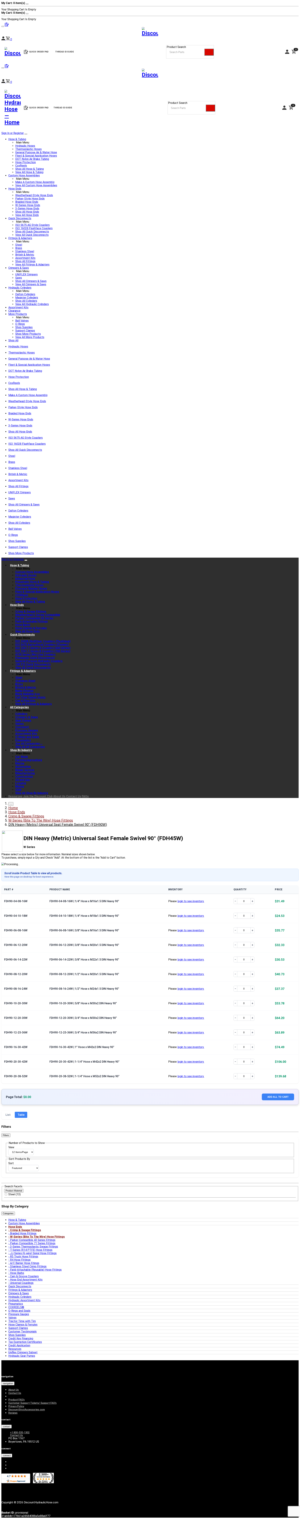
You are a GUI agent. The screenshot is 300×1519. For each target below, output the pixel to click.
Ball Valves (22, 320)
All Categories (19, 707)
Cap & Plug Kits (25, 700)
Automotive (23, 766)
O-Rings (20, 324)
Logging (20, 783)
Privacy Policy (16, 1406)
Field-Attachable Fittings (31, 621)
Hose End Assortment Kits (26, 1279)
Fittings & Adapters (20, 238)
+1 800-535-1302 (20, 1432)
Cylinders (21, 713)
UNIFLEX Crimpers (26, 274)
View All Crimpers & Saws (30, 284)
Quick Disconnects (19, 218)
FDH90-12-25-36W (15, 1032)
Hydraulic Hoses (25, 145)
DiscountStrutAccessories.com (26, 1409)
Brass (18, 248)
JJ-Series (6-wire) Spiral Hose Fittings (33, 1253)
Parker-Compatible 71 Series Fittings (32, 1243)
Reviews (13, 1413)
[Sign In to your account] (3, 82)
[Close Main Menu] (25, 134)
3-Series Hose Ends (27, 208)
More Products (17, 314)
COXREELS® (16, 1307)
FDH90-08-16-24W (15, 988)
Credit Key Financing (20, 1338)
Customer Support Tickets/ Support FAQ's (32, 1403)
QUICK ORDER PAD (39, 107)
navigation (8, 1383)
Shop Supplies (24, 327)
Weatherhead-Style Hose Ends (34, 195)
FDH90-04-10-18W (15, 915)
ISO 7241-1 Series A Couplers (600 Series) (42, 647)
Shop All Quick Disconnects (32, 231)
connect (7, 1455)
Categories (8, 1213)
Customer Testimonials (22, 1331)
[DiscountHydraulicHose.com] (150, 74)
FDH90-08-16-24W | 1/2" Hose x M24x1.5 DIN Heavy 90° (84, 988)
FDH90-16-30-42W (15, 1047)
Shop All (13, 340)
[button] (9, 82)
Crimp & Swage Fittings (30, 611)
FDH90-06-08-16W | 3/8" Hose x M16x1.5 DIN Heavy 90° (84, 930)
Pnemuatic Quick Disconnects (35, 657)
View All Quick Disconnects (32, 235)
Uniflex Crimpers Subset (23, 1352)
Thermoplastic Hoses (28, 149)
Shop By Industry (21, 750)
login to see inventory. (190, 901)
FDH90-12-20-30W (15, 1018)
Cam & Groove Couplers (24, 1276)
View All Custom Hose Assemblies (36, 185)
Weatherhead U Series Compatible (37, 614)
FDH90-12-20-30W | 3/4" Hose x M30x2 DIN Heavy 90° (83, 1018)
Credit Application (19, 1345)
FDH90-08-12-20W (15, 974)
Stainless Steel (24, 251)
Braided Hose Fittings (23, 1233)
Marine (19, 763)
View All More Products (29, 337)
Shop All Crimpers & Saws (31, 281)
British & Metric (24, 254)
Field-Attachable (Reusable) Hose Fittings (36, 1269)
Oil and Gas (22, 779)
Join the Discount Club (38, 796)
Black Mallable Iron (27, 694)
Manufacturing (25, 773)
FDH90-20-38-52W (15, 1076)
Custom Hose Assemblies (24, 175)
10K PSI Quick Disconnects (33, 664)
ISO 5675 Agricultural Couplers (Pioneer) (42, 644)
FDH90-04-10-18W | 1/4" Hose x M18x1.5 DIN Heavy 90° (84, 915)
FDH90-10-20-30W (15, 1003)
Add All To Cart (278, 1097)
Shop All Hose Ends (27, 211)
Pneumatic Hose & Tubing (32, 581)
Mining (19, 786)
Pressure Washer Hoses (31, 588)
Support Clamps (25, 330)
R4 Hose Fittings (20, 1259)
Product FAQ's (16, 1399)
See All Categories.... (29, 743)
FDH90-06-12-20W (15, 945)
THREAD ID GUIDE (62, 107)
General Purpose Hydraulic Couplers (38, 661)
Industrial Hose (25, 578)
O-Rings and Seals (27, 737)
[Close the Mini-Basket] (27, 4)
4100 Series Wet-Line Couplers (35, 654)
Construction (24, 776)
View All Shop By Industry (31, 793)
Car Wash (21, 756)
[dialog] (150, 6)
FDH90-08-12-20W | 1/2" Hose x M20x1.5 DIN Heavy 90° (84, 974)
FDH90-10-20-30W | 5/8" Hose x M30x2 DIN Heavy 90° (83, 1003)
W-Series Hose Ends (27, 205)
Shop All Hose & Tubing (29, 169)
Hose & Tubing (17, 139)
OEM (18, 789)
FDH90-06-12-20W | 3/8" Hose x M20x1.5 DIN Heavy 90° (84, 945)
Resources (15, 796)
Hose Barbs (22, 624)
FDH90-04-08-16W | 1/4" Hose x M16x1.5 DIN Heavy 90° (84, 901)
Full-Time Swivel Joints (30, 697)
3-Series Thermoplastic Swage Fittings (34, 1246)
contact (6, 1426)
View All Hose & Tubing (29, 172)
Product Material (14, 1190)
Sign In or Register (12, 133)
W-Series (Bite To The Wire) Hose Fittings (37, 1236)
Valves (19, 723)
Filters (6, 1135)
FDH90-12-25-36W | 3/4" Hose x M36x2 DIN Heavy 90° (83, 1032)
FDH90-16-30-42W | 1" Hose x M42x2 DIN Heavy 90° (81, 1047)
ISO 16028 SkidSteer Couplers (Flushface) (42, 641)
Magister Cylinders (26, 297)
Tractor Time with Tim (22, 1321)
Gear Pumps (23, 720)
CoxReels (21, 165)
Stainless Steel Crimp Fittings (28, 1266)
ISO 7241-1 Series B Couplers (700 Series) (42, 651)
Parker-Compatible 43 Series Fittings (32, 1240)
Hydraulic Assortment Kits (24, 1300)
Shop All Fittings (25, 261)
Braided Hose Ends (26, 202)
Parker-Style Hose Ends (30, 198)
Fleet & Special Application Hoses (36, 155)
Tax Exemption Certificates (25, 1342)
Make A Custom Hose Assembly (35, 182)
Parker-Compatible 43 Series (34, 618)
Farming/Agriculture (28, 760)
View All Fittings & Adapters (32, 264)
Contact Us (73, 796)
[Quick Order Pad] (7, 67)
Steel (18, 244)
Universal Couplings (22, 1283)
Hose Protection (25, 162)
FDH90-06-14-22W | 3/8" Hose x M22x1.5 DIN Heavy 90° (84, 959)
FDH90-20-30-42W (15, 1061)
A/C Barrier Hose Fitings (24, 1263)
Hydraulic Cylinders (19, 287)
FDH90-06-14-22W (15, 959)
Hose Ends (14, 188)
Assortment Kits (25, 258)
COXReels (21, 595)
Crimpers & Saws (18, 268)
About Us (59, 796)
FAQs (85, 796)
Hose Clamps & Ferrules (31, 628)
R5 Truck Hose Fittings (24, 1256)
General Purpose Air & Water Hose (36, 152)
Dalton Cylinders (25, 294)
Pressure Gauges (26, 730)
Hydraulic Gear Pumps (21, 1355)
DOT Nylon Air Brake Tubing (32, 159)
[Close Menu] (25, 560)
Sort (11, 1163)
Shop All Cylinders (26, 301)
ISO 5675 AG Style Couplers (32, 225)
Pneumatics (23, 740)
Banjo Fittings (24, 690)
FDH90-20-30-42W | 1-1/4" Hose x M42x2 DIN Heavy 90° (84, 1061)
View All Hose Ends (27, 215)
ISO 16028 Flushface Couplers (34, 228)
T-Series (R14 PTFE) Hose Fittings (31, 1250)
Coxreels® (22, 727)
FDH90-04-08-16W (15, 901)
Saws (18, 277)
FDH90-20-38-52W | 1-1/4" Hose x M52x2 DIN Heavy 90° (84, 1076)
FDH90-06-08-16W (15, 930)
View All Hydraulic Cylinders (32, 304)
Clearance (14, 310)
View (11, 1147)
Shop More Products (28, 334)
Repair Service (24, 770)
